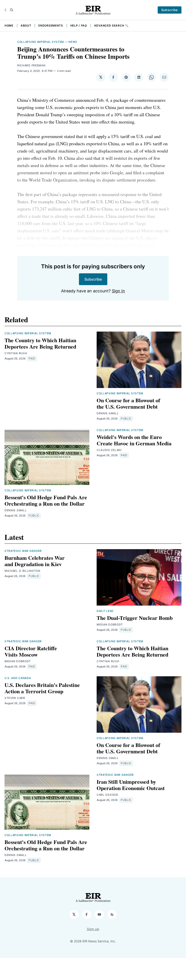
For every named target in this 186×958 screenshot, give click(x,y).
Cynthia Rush (16, 353)
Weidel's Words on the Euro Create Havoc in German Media (134, 440)
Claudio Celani (109, 450)
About (26, 25)
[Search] (11, 10)
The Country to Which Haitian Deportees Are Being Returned (40, 343)
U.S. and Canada (18, 678)
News (73, 42)
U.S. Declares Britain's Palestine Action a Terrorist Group (42, 688)
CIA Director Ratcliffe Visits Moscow (31, 651)
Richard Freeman (31, 65)
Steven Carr (15, 698)
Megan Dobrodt (110, 624)
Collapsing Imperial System (40, 42)
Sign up (93, 929)
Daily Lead (105, 611)
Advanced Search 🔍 (111, 25)
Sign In (118, 291)
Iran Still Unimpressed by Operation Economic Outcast (131, 785)
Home (9, 25)
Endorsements (50, 25)
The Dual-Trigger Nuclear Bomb (135, 618)
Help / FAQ (78, 25)
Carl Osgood (107, 794)
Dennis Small (108, 413)
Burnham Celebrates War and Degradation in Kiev (35, 561)
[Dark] (6, 10)
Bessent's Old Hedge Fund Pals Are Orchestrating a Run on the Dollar (46, 500)
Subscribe (169, 10)
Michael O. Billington (22, 570)
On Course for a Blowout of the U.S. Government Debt (128, 403)
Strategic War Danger (23, 551)
